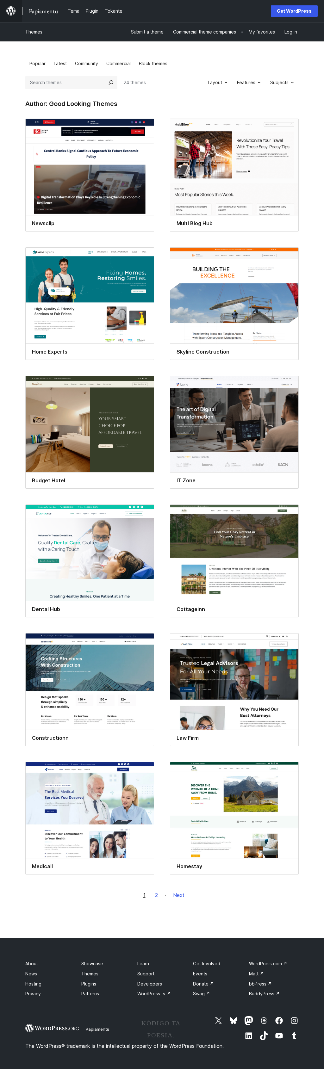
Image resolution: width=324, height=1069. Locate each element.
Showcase (92, 963)
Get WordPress (294, 11)
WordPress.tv (154, 993)
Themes (33, 31)
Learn (143, 963)
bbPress (260, 983)
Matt (256, 973)
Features (246, 82)
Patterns (90, 993)
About (31, 963)
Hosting (33, 983)
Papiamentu (97, 1029)
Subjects (279, 82)
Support (145, 973)
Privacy (33, 993)
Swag (201, 993)
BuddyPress (264, 993)
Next (178, 895)
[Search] (111, 82)
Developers (149, 983)
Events (200, 973)
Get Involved (206, 963)
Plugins (88, 983)
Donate (203, 983)
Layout (215, 82)
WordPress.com (268, 963)
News (31, 973)
